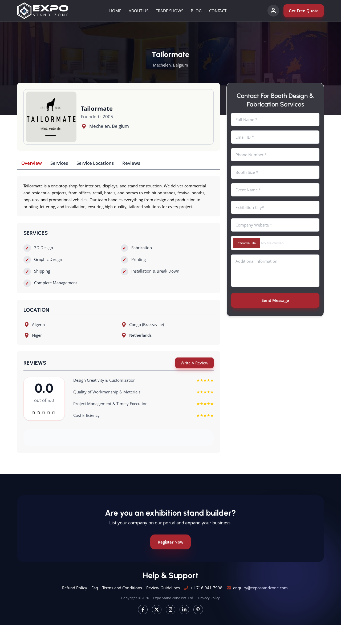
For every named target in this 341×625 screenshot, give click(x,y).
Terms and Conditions (122, 587)
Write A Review (194, 362)
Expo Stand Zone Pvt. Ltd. (173, 597)
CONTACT (217, 10)
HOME (115, 10)
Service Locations (95, 163)
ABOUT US (138, 10)
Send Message (275, 300)
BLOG (196, 10)
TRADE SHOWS (169, 10)
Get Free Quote (304, 10)
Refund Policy (74, 587)
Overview (31, 163)
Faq (94, 587)
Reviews (131, 163)
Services (59, 163)
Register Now (170, 542)
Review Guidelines (163, 587)
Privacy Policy (209, 597)
